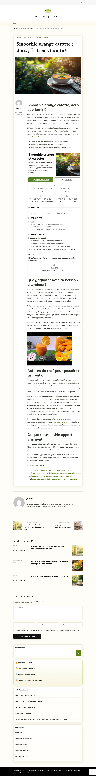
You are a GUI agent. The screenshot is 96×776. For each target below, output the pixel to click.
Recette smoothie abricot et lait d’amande (49, 576)
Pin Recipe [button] (68, 180)
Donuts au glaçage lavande (25, 695)
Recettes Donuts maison (24, 739)
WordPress (32, 773)
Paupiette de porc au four (26, 668)
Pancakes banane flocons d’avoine (29, 680)
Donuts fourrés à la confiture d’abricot (29, 701)
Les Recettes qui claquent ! (48, 16)
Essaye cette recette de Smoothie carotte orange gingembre (56, 473)
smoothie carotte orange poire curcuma (42, 137)
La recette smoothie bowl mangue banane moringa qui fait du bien (49, 562)
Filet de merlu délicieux (26, 674)
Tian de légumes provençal (25, 707)
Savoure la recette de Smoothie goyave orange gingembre (55, 479)
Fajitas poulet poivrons (23, 713)
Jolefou (19, 108)
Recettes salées (21, 745)
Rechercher (20, 648)
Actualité (18, 733)
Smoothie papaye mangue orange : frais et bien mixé (52, 476)
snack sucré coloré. (60, 422)
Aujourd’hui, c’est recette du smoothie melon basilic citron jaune (47, 547)
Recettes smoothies (42, 37)
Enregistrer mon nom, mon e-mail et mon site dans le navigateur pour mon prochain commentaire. (47, 630)
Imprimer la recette (42, 180)
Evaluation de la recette (22, 602)
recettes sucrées (21, 757)
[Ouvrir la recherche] (82, 2)
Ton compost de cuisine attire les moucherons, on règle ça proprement (41, 719)
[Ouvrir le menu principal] (14, 23)
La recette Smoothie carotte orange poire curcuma (51, 470)
